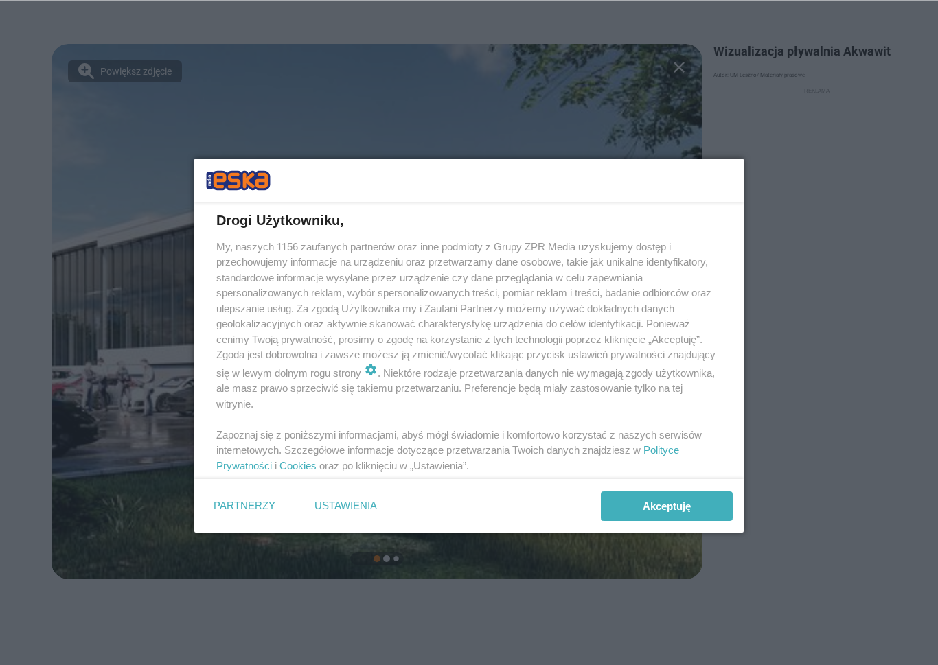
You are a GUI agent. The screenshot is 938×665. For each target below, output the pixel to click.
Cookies (298, 465)
